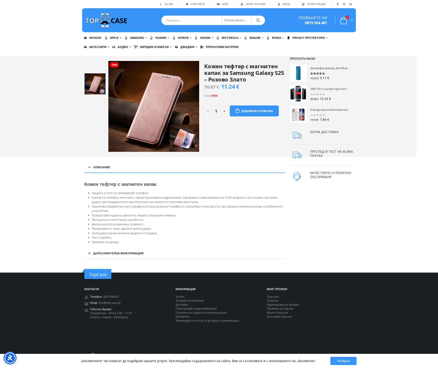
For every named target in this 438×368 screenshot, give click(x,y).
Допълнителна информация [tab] (118, 253)
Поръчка (273, 296)
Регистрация (316, 4)
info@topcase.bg (109, 303)
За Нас (169, 4)
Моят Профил (256, 4)
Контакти (198, 4)
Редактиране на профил (283, 304)
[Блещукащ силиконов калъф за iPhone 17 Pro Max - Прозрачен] (298, 114)
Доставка (182, 304)
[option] (95, 84)
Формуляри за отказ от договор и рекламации (207, 320)
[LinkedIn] (351, 4)
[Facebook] (338, 4)
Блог (225, 4)
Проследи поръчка (279, 316)
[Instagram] (344, 4)
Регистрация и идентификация (196, 308)
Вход (286, 4)
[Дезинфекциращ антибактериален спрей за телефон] (298, 72)
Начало (95, 38)
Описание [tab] (101, 167)
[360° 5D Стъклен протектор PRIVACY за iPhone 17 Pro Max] (298, 93)
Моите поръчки (277, 312)
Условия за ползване (189, 300)
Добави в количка (257, 111)
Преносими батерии (222, 47)
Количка (272, 300)
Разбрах (343, 361)
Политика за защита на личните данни (201, 312)
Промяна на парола (280, 308)
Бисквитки (183, 316)
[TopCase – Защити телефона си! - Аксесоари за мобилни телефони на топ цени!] (106, 20)
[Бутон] (258, 20)
